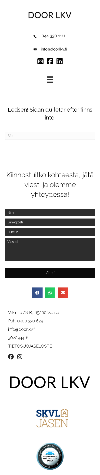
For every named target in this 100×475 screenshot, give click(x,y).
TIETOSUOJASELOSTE (30, 346)
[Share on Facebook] (37, 292)
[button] (50, 273)
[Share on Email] (63, 292)
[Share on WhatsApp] (50, 292)
